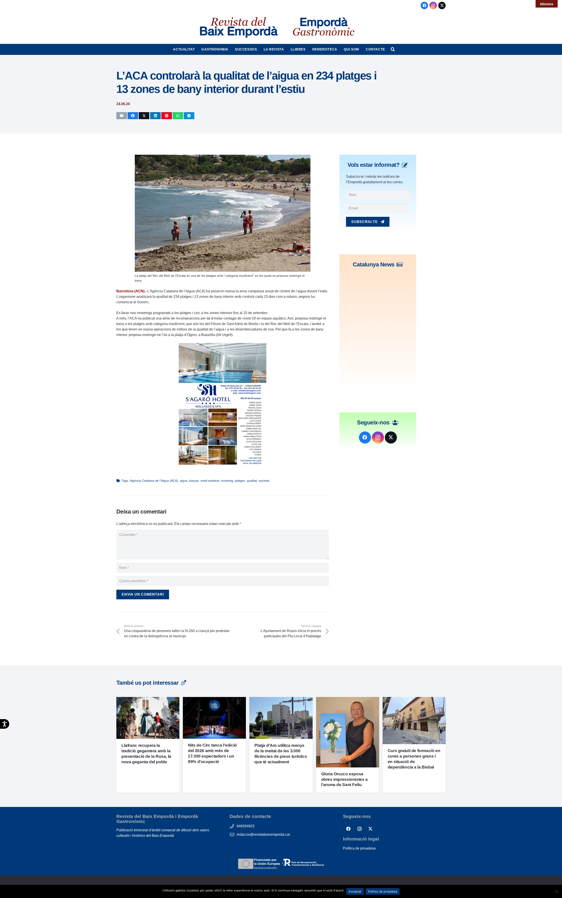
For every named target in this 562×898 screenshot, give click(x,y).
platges (240, 480)
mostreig (227, 480)
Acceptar (355, 891)
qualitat (252, 480)
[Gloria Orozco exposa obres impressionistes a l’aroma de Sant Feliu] (347, 700)
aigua (183, 480)
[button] (197, 49)
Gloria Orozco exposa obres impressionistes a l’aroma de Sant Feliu (344, 779)
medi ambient (209, 480)
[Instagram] (433, 5)
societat (264, 480)
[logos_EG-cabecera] (323, 27)
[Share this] (133, 115)
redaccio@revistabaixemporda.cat (263, 834)
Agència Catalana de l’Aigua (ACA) (154, 480)
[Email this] (121, 115)
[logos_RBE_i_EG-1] (238, 27)
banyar (194, 480)
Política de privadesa (359, 848)
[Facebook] (424, 5)
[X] (442, 5)
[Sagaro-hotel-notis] (223, 465)
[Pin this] (166, 115)
